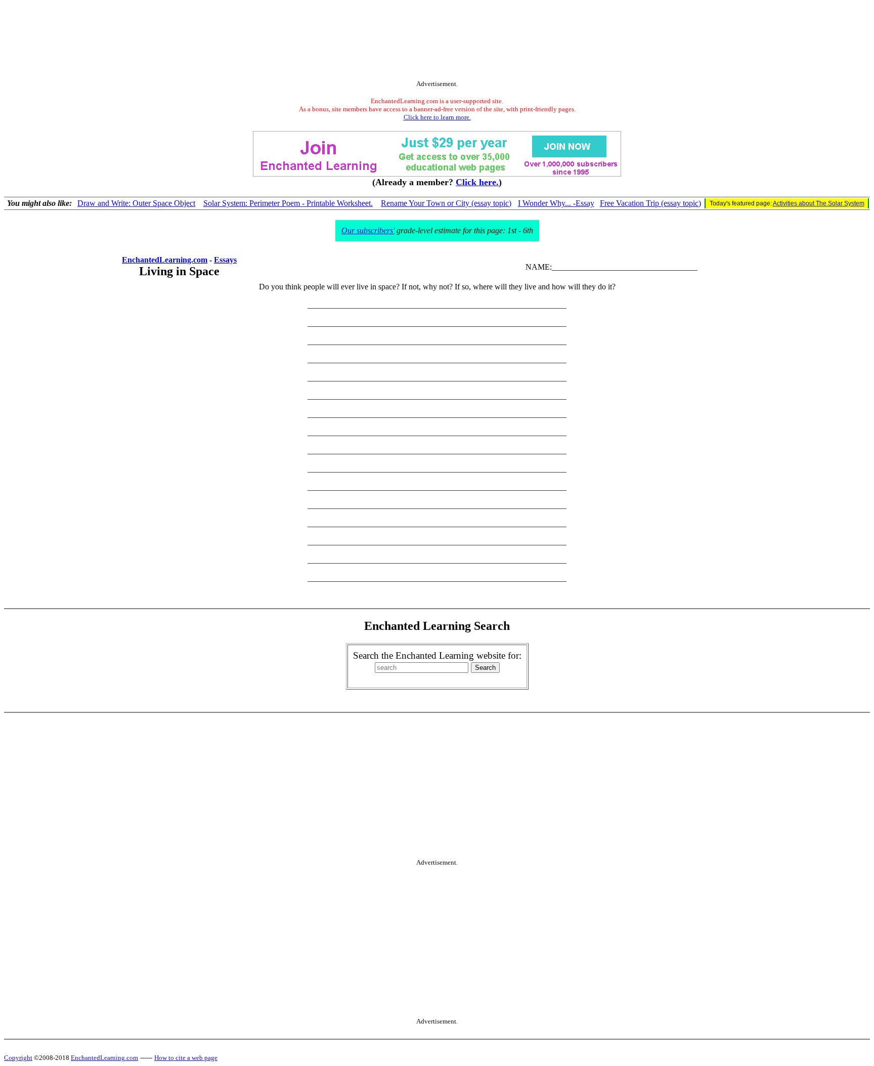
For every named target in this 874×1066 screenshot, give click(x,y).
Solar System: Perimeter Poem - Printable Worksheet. (288, 203)
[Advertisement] (437, 42)
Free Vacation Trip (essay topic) (650, 203)
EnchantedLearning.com (164, 259)
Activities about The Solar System (818, 203)
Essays (225, 259)
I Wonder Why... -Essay (556, 203)
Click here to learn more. (437, 117)
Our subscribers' (368, 230)
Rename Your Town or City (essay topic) (446, 203)
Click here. (477, 182)
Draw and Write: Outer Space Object (136, 203)
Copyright (18, 1057)
